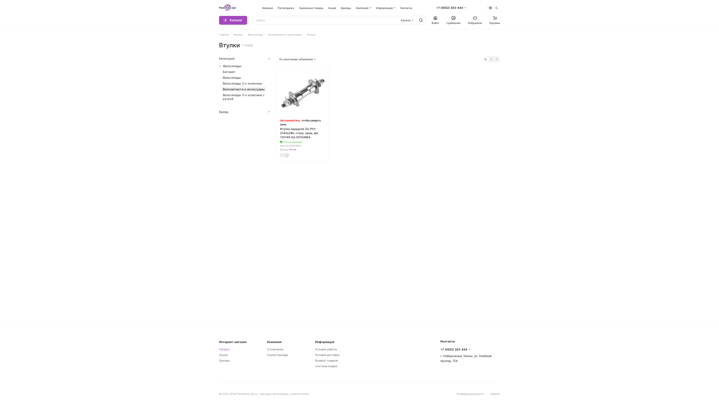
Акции (223, 355)
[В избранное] (282, 155)
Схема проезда (277, 355)
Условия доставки (327, 355)
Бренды (224, 360)
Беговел (229, 72)
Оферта (495, 393)
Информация (324, 342)
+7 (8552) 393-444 (449, 8)
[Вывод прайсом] (497, 59)
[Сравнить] (287, 155)
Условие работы (326, 349)
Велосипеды (232, 66)
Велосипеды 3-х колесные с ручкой (244, 97)
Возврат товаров (326, 360)
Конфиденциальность (470, 393)
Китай (292, 149)
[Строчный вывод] (491, 59)
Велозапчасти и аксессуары (244, 89)
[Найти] (421, 20)
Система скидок (326, 366)
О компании (275, 349)
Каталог (224, 349)
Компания (274, 342)
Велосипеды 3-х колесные (242, 83)
